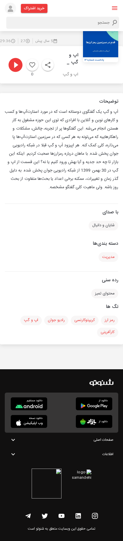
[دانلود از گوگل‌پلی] (94, 403)
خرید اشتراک (34, 8)
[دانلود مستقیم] (29, 403)
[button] (114, 8)
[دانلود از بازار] (94, 421)
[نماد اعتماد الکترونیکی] (46, 484)
